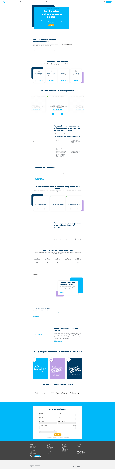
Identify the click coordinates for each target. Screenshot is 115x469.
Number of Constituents (61, 421)
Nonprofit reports (64, 452)
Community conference (50, 451)
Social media (63, 448)
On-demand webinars (50, 447)
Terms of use (78, 445)
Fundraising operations (50, 449)
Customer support (49, 450)
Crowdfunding (64, 450)
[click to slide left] (53, 114)
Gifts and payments (32, 452)
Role (40, 430)
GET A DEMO (109, 1)
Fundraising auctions (32, 447)
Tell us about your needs (43, 425)
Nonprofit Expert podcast (50, 453)
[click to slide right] (62, 114)
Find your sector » (38, 178)
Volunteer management (33, 453)
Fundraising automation (33, 446)
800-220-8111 (58, 410)
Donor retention (32, 445)
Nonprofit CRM (64, 444)
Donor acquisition (32, 448)
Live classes (48, 446)
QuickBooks (63, 447)
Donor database (64, 451)
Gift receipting (32, 451)
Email (59, 417)
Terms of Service (37, 465)
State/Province (41, 421)
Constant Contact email (65, 449)
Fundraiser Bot (64, 453)
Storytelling (31, 444)
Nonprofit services (49, 448)
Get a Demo (37, 456)
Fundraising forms (64, 446)
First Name (41, 413)
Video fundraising (32, 450)
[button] (20, 1)
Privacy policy (79, 444)
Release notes (49, 452)
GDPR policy (78, 446)
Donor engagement (32, 449)
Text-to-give (63, 445)
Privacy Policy (32, 465)
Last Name (59, 413)
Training (48, 445)
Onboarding (49, 444)
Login (104, 1)
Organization (41, 417)
